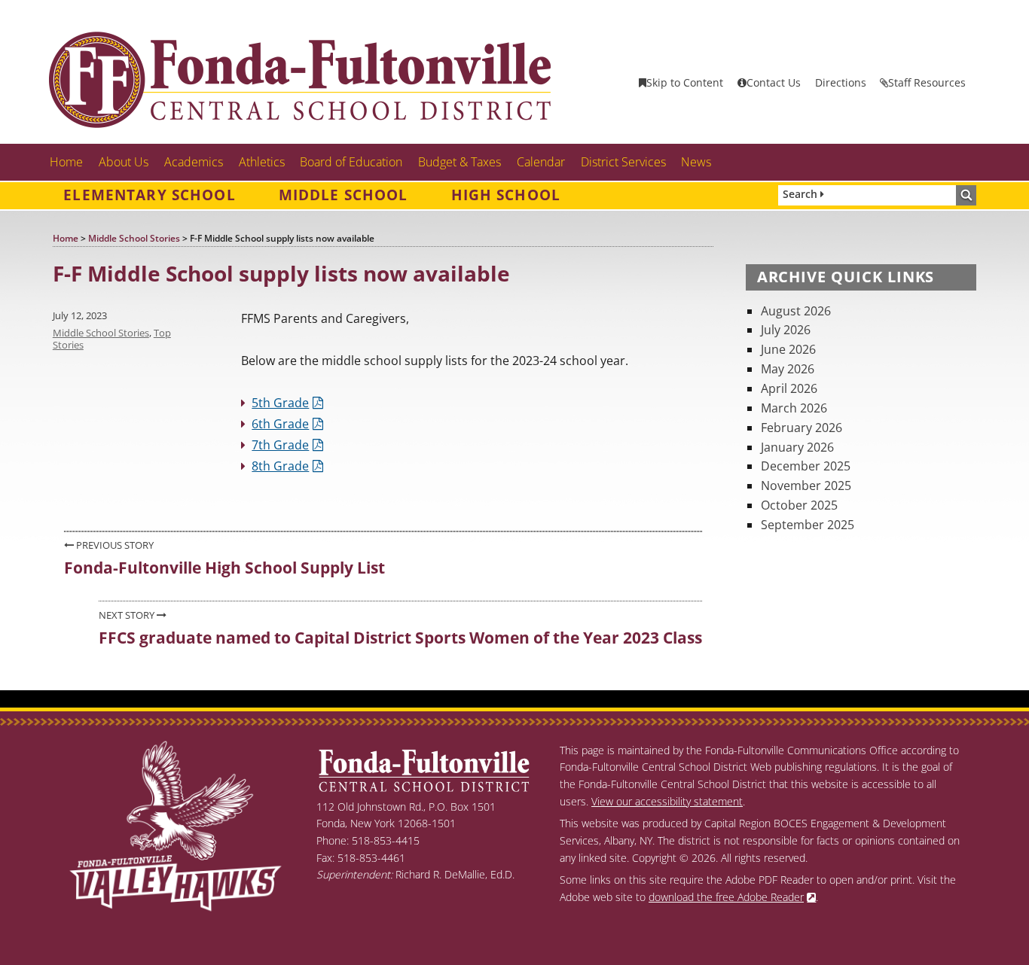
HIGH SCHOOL (506, 195)
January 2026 (797, 447)
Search (801, 194)
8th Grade (280, 466)
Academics (193, 162)
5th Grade (280, 402)
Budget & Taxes (459, 162)
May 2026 (787, 369)
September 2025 (807, 524)
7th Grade (280, 445)
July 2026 (786, 329)
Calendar (541, 162)
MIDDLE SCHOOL (343, 195)
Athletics (262, 162)
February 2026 (801, 427)
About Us (123, 162)
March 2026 (794, 408)
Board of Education (351, 162)
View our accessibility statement (667, 801)
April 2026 (789, 388)
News (696, 162)
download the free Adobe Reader (726, 897)
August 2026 (796, 311)
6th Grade (280, 424)
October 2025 (799, 505)
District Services (623, 162)
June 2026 (788, 349)
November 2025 (806, 485)
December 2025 (805, 466)
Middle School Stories (101, 332)
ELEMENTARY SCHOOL (149, 195)
